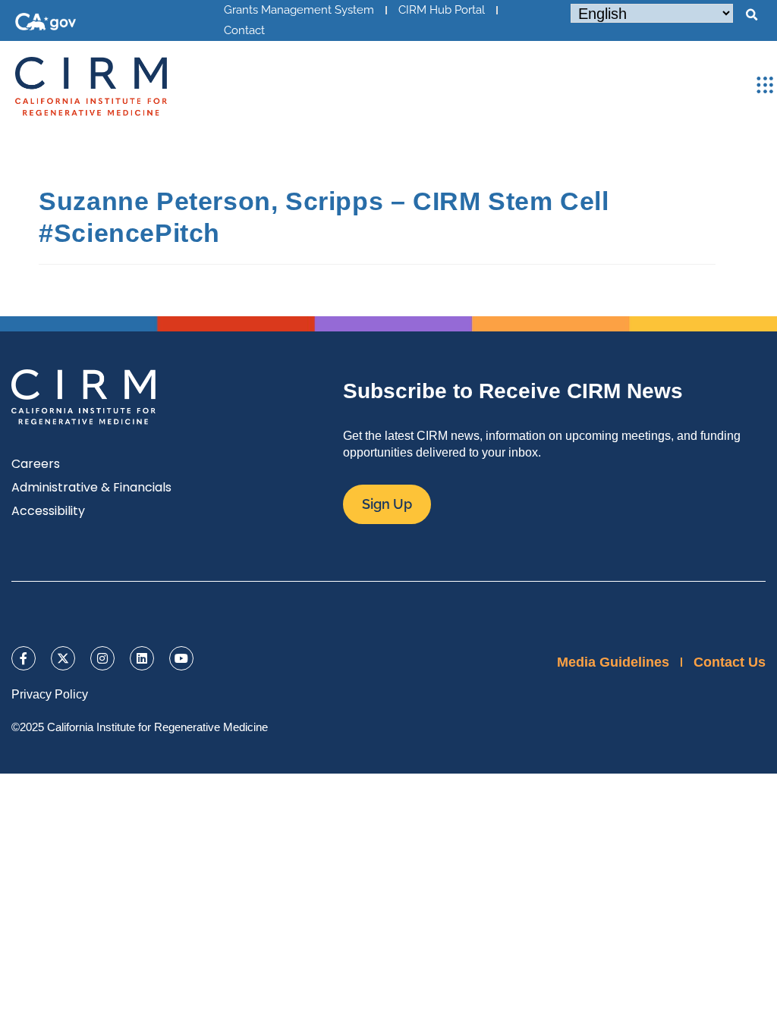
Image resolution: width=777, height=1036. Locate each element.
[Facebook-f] (23, 658)
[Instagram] (102, 658)
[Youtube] (181, 658)
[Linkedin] (142, 658)
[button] (751, 15)
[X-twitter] (63, 658)
